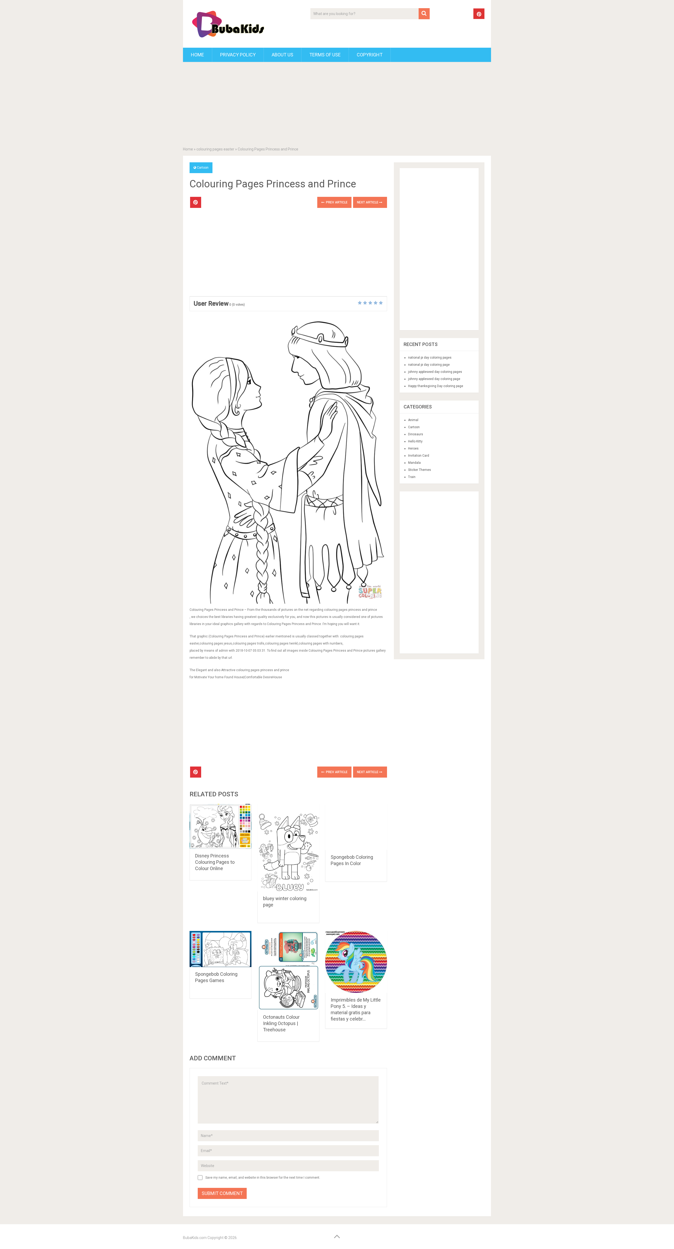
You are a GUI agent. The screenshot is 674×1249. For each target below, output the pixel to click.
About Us (282, 54)
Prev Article (336, 202)
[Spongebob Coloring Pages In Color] (356, 827)
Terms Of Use (325, 54)
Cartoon (203, 167)
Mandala (414, 463)
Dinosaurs (415, 434)
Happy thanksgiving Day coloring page (435, 386)
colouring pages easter (215, 149)
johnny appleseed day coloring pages (435, 372)
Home (197, 54)
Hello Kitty (415, 441)
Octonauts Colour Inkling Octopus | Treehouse (281, 1023)
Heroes (413, 448)
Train (411, 477)
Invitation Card (418, 455)
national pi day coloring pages (430, 357)
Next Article (368, 202)
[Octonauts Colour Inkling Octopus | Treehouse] (288, 970)
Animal (413, 420)
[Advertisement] (337, 105)
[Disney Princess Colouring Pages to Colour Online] (220, 826)
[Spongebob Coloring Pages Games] (220, 949)
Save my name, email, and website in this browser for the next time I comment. (262, 1177)
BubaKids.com (195, 1238)
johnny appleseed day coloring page (434, 379)
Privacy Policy (238, 54)
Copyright (370, 54)
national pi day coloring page (429, 365)
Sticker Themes (419, 470)
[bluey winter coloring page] (288, 847)
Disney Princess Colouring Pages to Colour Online (215, 862)
